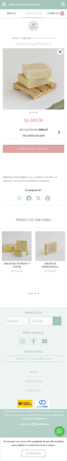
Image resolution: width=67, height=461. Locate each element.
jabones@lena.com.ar (41, 358)
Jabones (26, 38)
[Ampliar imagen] (60, 52)
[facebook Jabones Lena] (33, 341)
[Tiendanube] (33, 425)
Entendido (33, 453)
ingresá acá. (58, 415)
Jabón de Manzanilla (50, 265)
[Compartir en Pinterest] (47, 198)
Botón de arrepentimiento (34, 418)
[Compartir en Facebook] (28, 198)
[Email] (44, 341)
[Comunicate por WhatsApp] (59, 431)
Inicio (15, 38)
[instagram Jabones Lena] (22, 341)
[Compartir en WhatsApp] (19, 198)
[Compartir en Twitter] (38, 198)
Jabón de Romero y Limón (16, 265)
